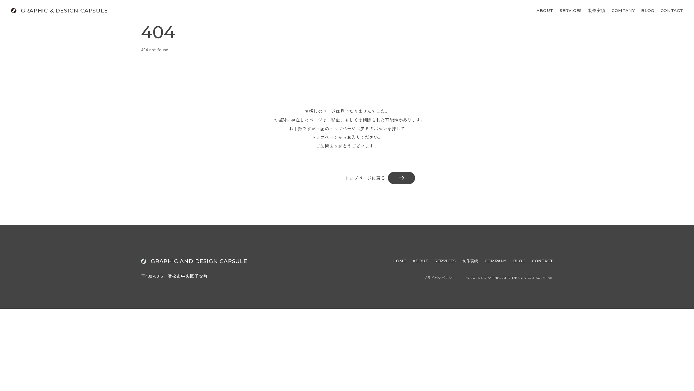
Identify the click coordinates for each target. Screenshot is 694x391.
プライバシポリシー (439, 277)
